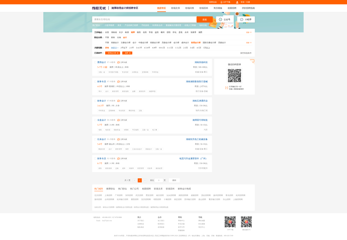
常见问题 (181, 224)
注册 (248, 2)
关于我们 (140, 221)
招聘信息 (213, 2)
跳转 (174, 180)
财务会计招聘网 (108, 207)
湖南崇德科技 (201, 62)
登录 (243, 2)
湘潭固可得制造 (200, 120)
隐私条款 (140, 227)
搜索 (205, 19)
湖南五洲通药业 (200, 101)
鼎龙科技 (223, 25)
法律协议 (140, 224)
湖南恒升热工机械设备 (197, 139)
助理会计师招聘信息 (141, 207)
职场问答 (189, 8)
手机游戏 (145, 25)
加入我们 (161, 221)
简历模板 (218, 8)
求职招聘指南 (248, 8)
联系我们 (161, 224)
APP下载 (226, 2)
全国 (107, 32)
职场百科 (204, 8)
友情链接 (161, 227)
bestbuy (213, 25)
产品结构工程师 (131, 25)
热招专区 (161, 8)
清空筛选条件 (246, 53)
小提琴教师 (109, 25)
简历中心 (201, 227)
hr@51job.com (107, 221)
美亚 (119, 25)
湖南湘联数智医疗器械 (197, 81)
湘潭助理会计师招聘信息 (159, 207)
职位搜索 (201, 224)
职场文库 (175, 8)
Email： (99, 221)
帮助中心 (181, 221)
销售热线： (98, 217)
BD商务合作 (157, 25)
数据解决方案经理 (173, 25)
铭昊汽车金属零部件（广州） (193, 158)
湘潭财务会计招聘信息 (124, 207)
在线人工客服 (190, 25)
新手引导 (181, 227)
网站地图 (201, 221)
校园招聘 (232, 8)
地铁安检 (203, 25)
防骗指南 (181, 230)
